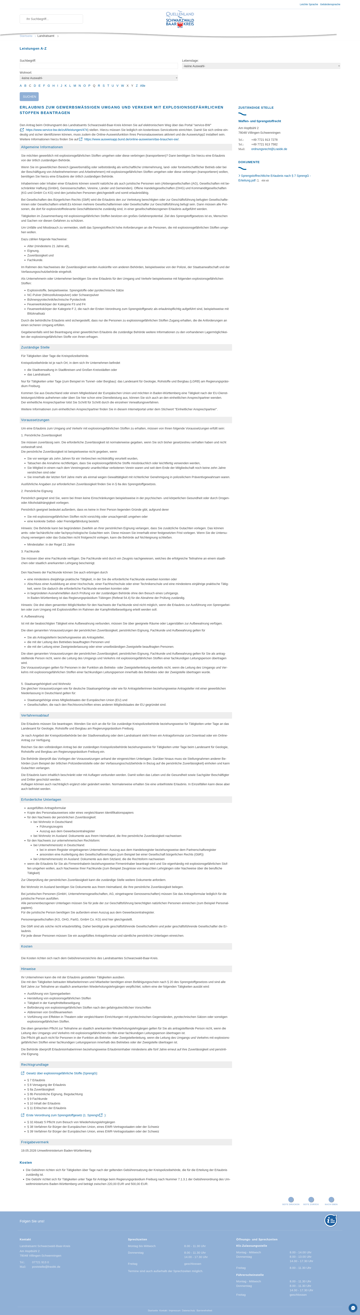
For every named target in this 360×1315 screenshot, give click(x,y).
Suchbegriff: (28, 60)
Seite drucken (290, 1204)
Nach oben (331, 1204)
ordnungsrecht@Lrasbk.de (269, 149)
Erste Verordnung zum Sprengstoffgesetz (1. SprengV (62, 1115)
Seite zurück (311, 1204)
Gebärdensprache (330, 4)
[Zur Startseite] (180, 19)
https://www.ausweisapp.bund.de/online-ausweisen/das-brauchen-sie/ (131, 139)
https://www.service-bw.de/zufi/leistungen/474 (56, 130)
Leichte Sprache (309, 4)
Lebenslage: (190, 60)
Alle (142, 85)
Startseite (26, 35)
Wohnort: (26, 72)
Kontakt (163, 1310)
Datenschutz (188, 1310)
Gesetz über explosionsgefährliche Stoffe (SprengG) (61, 1073)
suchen (29, 96)
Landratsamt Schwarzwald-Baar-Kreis (45, 1246)
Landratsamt (46, 36)
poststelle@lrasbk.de (46, 1266)
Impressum (175, 1310)
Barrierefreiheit (204, 1310)
